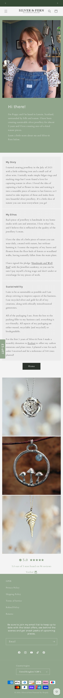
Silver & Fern (27, 692)
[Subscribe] (54, 641)
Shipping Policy (13, 594)
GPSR (8, 581)
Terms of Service (14, 600)
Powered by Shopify (40, 692)
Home (31, 366)
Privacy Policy (12, 587)
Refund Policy (12, 607)
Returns (9, 614)
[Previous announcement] (5, 3)
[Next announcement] (57, 3)
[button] (6, 11)
